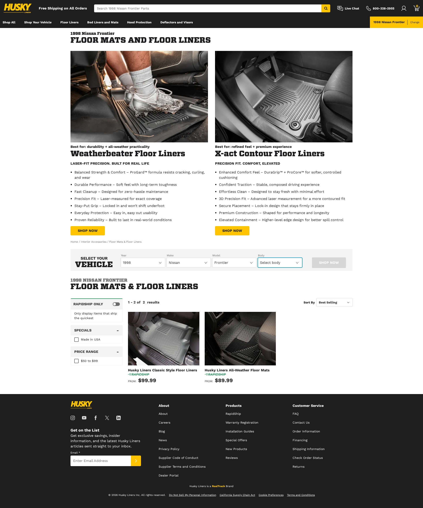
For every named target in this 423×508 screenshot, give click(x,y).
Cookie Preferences (271, 495)
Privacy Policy (169, 449)
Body (261, 255)
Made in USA (90, 339)
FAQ (296, 413)
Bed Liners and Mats (102, 22)
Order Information (306, 431)
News (163, 440)
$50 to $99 (89, 361)
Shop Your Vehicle (38, 22)
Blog (162, 431)
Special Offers (236, 440)
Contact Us (301, 422)
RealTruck (218, 486)
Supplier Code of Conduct (178, 458)
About (163, 413)
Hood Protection (139, 22)
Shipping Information (309, 449)
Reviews (232, 458)
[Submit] (136, 461)
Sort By (309, 302)
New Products (236, 449)
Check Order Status (308, 458)
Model (216, 255)
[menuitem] (9, 22)
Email (75, 452)
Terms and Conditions (301, 495)
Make (170, 255)
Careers (164, 422)
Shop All (9, 22)
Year (123, 255)
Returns (298, 466)
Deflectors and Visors (176, 22)
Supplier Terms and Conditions (182, 466)
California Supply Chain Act (237, 495)
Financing (300, 440)
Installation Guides (240, 431)
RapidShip (233, 413)
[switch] (96, 303)
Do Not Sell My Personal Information (192, 495)
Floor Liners (69, 22)
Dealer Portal (168, 475)
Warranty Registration (242, 422)
